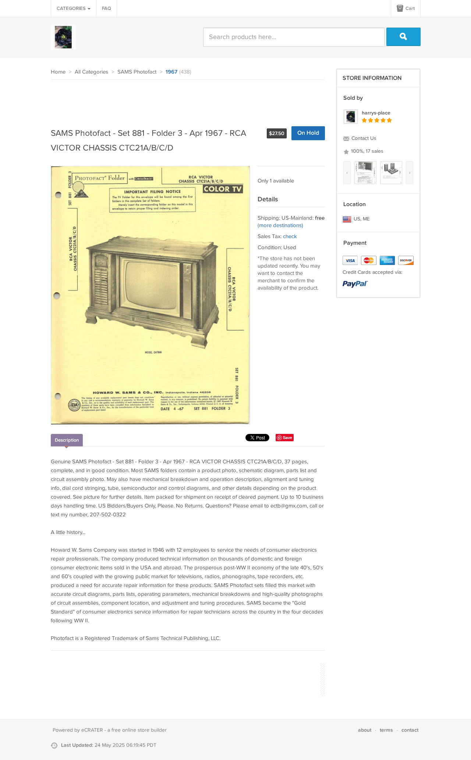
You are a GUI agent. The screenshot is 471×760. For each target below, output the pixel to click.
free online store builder (139, 730)
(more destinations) (280, 225)
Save (287, 437)
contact (409, 730)
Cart (409, 8)
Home (58, 72)
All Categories (91, 72)
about (364, 730)
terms (386, 730)
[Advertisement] (185, 100)
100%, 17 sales (366, 151)
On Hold (308, 133)
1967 (171, 72)
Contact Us (363, 138)
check (290, 236)
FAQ (106, 8)
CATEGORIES (72, 8)
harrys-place (376, 113)
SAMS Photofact (136, 72)
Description (67, 440)
